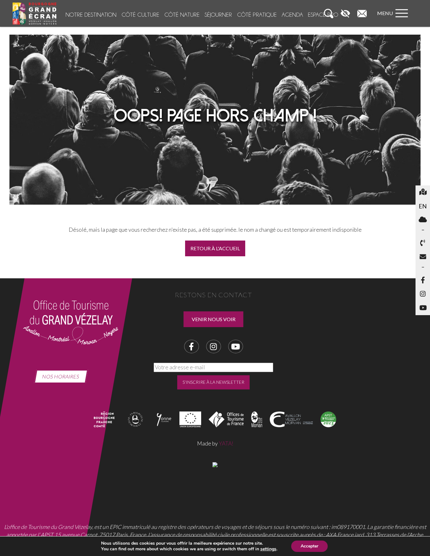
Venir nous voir (213, 319)
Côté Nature (182, 15)
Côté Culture (140, 15)
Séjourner (218, 15)
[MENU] (394, 19)
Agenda (292, 15)
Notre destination (90, 15)
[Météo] (423, 220)
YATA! (226, 443)
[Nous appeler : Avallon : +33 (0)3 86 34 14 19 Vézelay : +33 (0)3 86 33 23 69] (423, 243)
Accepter (309, 546)
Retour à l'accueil (215, 248)
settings (268, 549)
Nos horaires (61, 376)
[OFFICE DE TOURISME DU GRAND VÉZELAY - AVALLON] (215, 464)
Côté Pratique (257, 15)
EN (424, 206)
